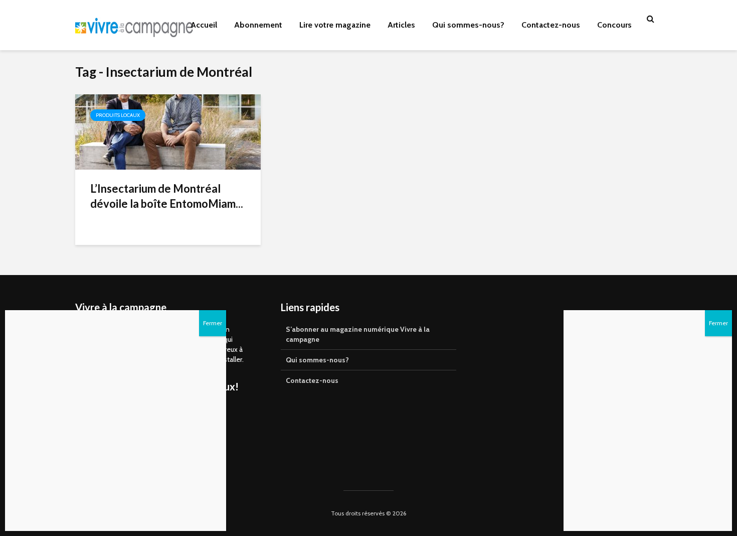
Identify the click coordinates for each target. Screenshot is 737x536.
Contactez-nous (550, 25)
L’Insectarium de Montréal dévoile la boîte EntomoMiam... (166, 196)
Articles (401, 25)
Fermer (718, 323)
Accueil (204, 25)
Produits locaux (118, 115)
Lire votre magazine (335, 25)
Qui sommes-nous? (468, 25)
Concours (614, 25)
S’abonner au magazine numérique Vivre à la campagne (358, 334)
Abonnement (258, 25)
